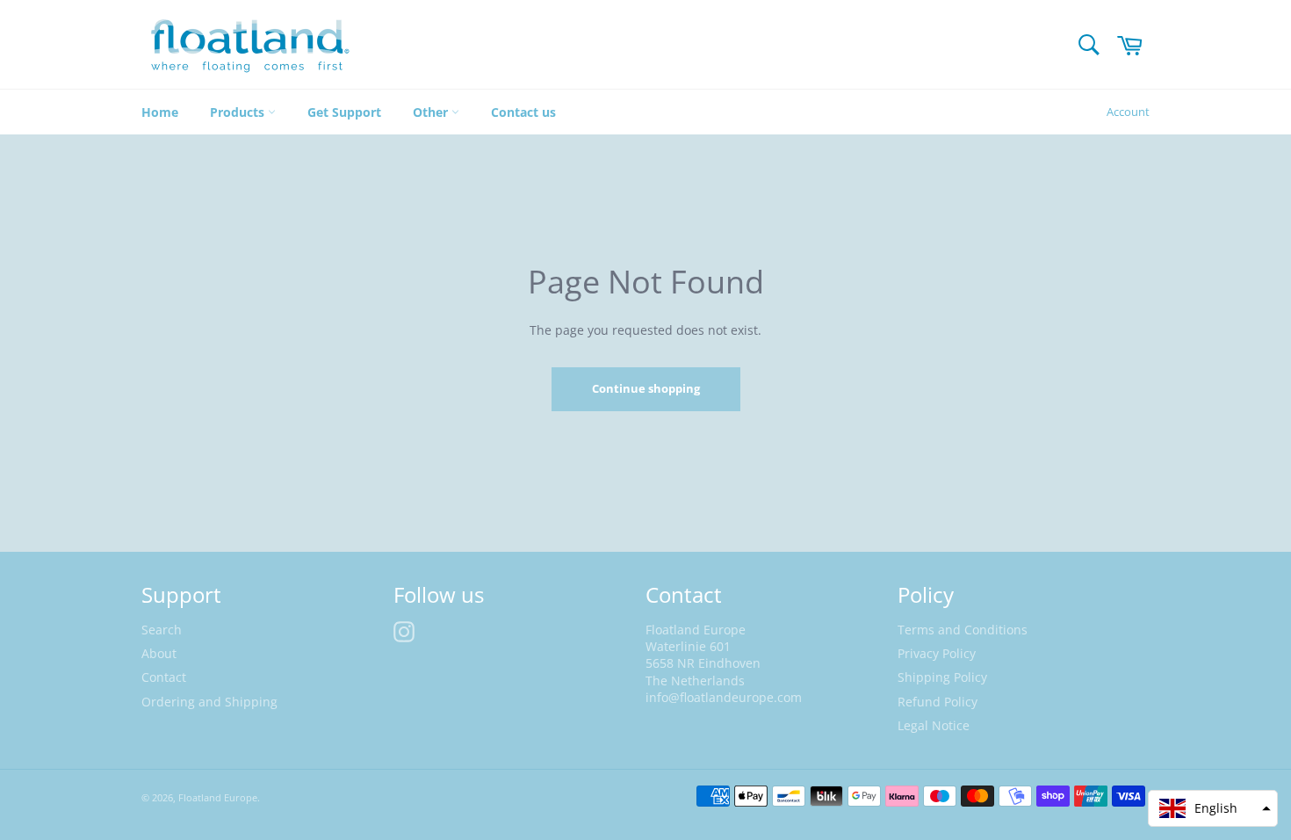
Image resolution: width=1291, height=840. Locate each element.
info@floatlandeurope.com (724, 697)
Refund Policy (937, 701)
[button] (1213, 808)
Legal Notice (934, 725)
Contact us (523, 112)
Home (159, 112)
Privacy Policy (937, 653)
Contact (163, 677)
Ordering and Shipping (209, 701)
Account (1128, 111)
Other (432, 112)
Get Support (344, 112)
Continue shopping (646, 388)
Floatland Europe (217, 797)
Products (239, 112)
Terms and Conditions (963, 629)
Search (161, 629)
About (159, 653)
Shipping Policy (942, 677)
